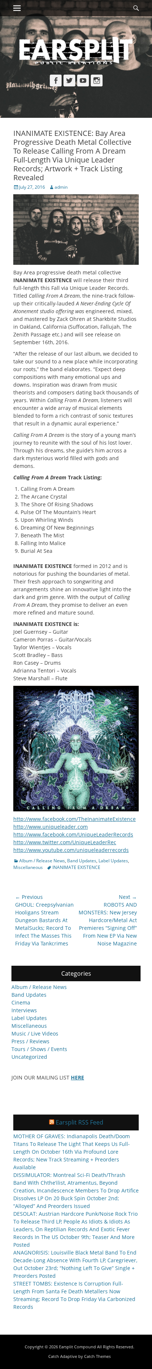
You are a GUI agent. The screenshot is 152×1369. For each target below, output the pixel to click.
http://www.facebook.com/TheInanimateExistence (74, 818)
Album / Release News (42, 861)
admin (61, 187)
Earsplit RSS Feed (79, 1122)
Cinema (20, 1002)
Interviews (24, 1010)
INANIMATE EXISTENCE (76, 867)
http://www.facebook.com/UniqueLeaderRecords (73, 834)
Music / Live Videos (34, 1033)
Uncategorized (29, 1056)
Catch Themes (97, 1356)
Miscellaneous (28, 867)
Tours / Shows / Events (39, 1049)
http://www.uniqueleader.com (50, 826)
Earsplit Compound (77, 1346)
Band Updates (81, 861)
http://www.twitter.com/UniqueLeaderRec (64, 842)
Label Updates (113, 861)
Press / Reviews (30, 1041)
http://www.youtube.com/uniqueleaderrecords (71, 849)
